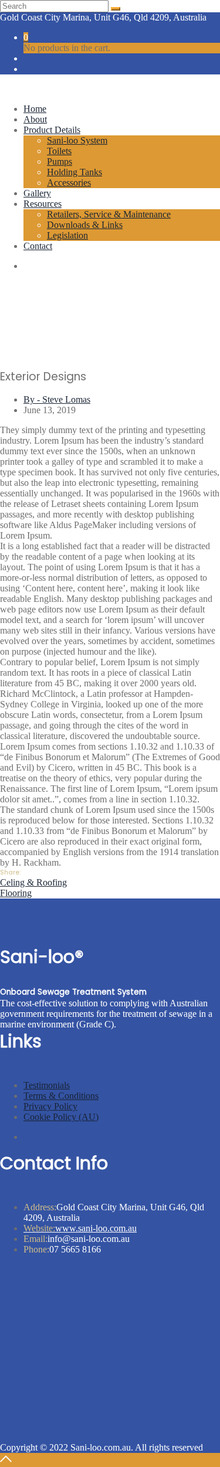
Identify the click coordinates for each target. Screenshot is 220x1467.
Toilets (59, 151)
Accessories (69, 183)
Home (34, 109)
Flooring (16, 893)
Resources (42, 204)
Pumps (59, 161)
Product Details (51, 130)
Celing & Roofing (33, 882)
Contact (37, 246)
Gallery (37, 193)
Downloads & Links (85, 225)
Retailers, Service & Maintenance (109, 214)
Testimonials (46, 1085)
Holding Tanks (74, 172)
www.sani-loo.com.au (80, 1228)
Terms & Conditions (61, 1096)
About (35, 119)
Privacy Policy (50, 1106)
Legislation (67, 235)
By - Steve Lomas (56, 399)
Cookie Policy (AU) (61, 1117)
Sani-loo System (77, 140)
